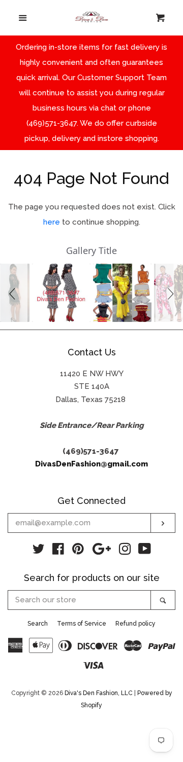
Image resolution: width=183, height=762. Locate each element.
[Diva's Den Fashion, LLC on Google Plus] (102, 551)
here (51, 222)
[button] (13, 293)
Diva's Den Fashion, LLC (99, 693)
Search (37, 623)
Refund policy (135, 623)
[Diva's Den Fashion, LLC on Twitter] (39, 551)
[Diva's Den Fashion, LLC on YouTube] (144, 551)
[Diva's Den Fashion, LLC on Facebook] (58, 551)
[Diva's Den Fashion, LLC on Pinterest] (78, 551)
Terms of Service (81, 623)
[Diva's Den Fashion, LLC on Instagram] (125, 551)
